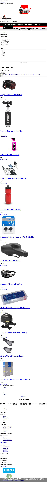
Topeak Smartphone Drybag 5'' (13, 178)
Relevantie (3, 73)
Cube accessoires (6, 41)
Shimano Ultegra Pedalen (11, 284)
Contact (4, 419)
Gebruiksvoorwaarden (7, 427)
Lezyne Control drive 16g (11, 131)
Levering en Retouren (7, 426)
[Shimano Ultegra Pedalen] (8, 281)
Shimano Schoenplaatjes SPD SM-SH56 (17, 237)
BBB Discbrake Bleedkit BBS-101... (15, 308)
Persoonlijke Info (6, 446)
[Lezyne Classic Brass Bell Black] (8, 329)
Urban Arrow (5, 437)
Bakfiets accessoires (6, 39)
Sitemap (4, 431)
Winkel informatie (3, 466)
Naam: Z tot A (9, 74)
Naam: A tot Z (3, 74)
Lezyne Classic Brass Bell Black (13, 332)
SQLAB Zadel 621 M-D (10, 260)
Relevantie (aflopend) (20, 74)
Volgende (5, 394)
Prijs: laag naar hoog (29, 74)
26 (3, 393)
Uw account (3, 442)
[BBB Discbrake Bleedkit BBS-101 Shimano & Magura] (14, 304)
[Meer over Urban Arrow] (15, 405)
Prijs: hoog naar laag (37, 74)
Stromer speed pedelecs (7, 440)
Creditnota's (5, 449)
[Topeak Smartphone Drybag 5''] (9, 175)
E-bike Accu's (5, 42)
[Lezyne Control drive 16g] (8, 128)
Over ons (4, 416)
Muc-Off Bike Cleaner (9, 154)
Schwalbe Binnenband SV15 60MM (15, 379)
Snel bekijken (4, 99)
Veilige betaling (6, 428)
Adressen (5, 450)
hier (41, 29)
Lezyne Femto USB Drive (11, 95)
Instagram (5, 409)
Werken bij (5, 418)
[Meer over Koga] (35, 405)
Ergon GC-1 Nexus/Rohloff (11, 356)
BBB (4, 54)
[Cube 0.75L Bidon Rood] (8, 206)
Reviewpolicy (5, 430)
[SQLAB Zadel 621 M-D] (14, 257)
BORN (4, 55)
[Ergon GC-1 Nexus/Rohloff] (8, 352)
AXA (4, 52)
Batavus (4, 53)
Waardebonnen (6, 451)
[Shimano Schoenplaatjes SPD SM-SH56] (8, 233)
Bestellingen (5, 448)
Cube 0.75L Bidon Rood (10, 209)
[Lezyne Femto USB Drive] (10, 91)
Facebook (5, 408)
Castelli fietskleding (7, 439)
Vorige (4, 387)
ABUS (4, 50)
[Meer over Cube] (24, 405)
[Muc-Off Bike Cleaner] (14, 151)
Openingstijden (6, 417)
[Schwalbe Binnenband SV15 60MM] (8, 376)
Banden (4, 40)
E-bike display (5, 44)
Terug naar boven (23, 396)
